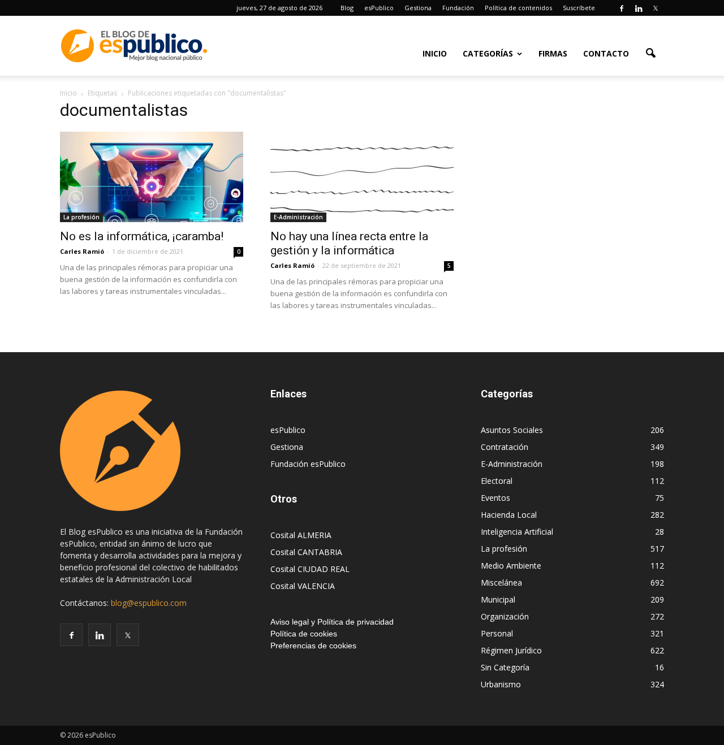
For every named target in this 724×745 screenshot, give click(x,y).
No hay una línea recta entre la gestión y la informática (349, 243)
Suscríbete (579, 7)
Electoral (496, 480)
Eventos (495, 497)
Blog (347, 7)
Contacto (606, 53)
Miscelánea (501, 582)
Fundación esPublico (308, 463)
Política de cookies (303, 633)
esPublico (379, 7)
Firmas (552, 53)
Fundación (458, 7)
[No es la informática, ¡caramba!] (151, 177)
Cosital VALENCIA (302, 586)
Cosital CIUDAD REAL (310, 569)
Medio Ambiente (511, 565)
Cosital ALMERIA (300, 535)
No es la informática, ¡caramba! (141, 236)
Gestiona (418, 7)
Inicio (435, 53)
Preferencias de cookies (313, 645)
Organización (505, 616)
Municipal (498, 599)
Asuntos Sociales (512, 430)
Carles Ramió (82, 251)
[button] (650, 52)
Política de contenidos (518, 7)
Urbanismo (501, 684)
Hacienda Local (509, 514)
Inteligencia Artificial (517, 531)
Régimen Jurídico (511, 650)
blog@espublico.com (149, 602)
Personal (497, 633)
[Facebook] (621, 8)
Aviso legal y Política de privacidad (332, 621)
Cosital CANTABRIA (306, 552)
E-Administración (298, 217)
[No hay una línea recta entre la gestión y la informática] (362, 177)
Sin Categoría (505, 667)
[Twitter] (655, 8)
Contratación (504, 446)
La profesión (81, 217)
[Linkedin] (638, 8)
